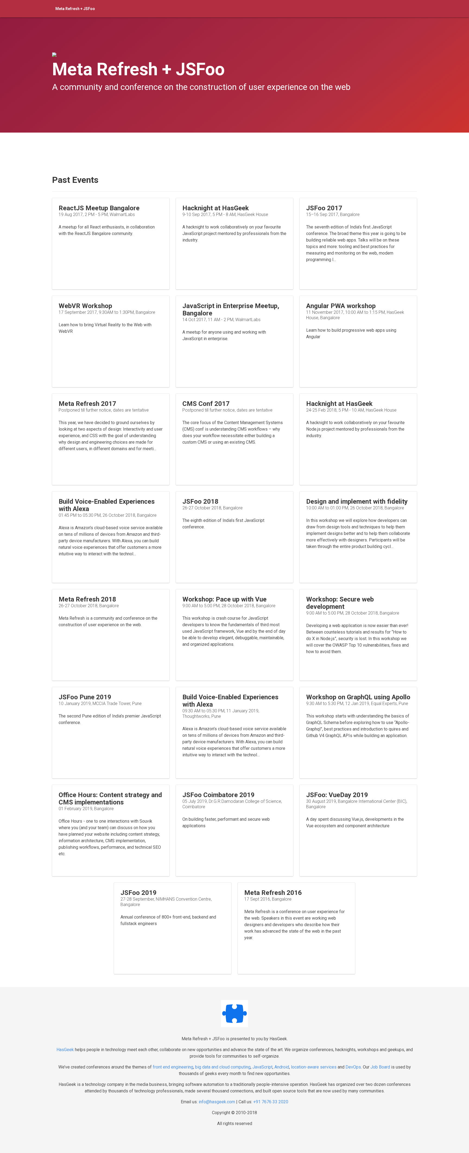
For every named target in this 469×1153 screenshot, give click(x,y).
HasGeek (65, 1049)
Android (281, 1067)
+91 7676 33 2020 (270, 1101)
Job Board (380, 1067)
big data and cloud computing (223, 1067)
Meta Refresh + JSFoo (75, 9)
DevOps (353, 1067)
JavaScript (262, 1067)
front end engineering (173, 1067)
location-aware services (314, 1067)
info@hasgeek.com (217, 1101)
